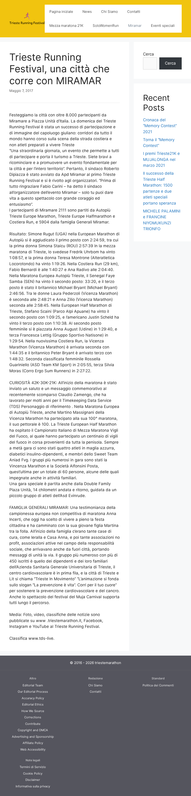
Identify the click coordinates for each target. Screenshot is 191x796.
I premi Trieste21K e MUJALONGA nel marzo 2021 (161, 159)
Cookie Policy (32, 773)
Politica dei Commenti (158, 685)
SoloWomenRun (106, 25)
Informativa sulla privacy (33, 786)
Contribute (33, 724)
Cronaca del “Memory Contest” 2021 (160, 126)
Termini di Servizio (33, 767)
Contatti (133, 11)
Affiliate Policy (33, 743)
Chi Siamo (109, 11)
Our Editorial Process (33, 691)
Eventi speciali (163, 25)
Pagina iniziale (61, 11)
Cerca (148, 54)
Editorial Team (33, 685)
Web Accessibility (32, 749)
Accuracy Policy (33, 698)
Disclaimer (32, 780)
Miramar (135, 25)
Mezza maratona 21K (66, 25)
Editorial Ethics (33, 704)
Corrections (32, 717)
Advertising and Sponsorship (33, 736)
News (87, 11)
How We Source (32, 711)
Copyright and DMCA (33, 730)
